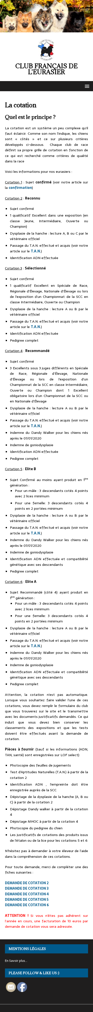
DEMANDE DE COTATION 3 (27, 888)
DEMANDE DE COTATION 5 (27, 899)
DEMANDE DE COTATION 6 (27, 905)
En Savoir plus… (16, 960)
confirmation (20, 187)
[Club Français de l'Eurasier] (46, 29)
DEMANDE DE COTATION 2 (27, 883)
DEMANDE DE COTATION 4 (27, 894)
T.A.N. (36, 251)
